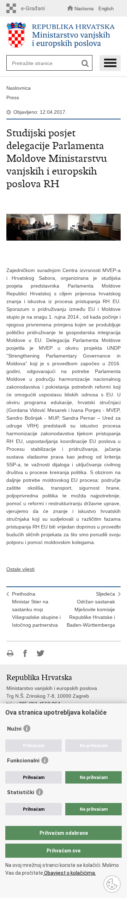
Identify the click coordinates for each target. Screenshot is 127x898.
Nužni (14, 729)
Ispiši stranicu (10, 653)
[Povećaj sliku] (63, 227)
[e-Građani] (27, 8)
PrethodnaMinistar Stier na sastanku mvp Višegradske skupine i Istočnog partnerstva (36, 609)
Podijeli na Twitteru (40, 653)
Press (12, 97)
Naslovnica (18, 88)
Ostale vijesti (20, 569)
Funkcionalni (23, 760)
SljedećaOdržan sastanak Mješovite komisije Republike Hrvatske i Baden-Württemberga (91, 609)
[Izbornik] (110, 63)
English (106, 8)
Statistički (20, 792)
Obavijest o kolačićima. (69, 873)
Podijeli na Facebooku (25, 653)
